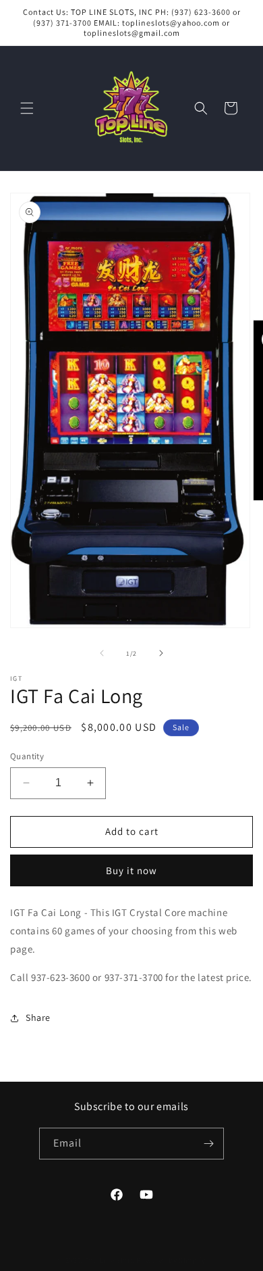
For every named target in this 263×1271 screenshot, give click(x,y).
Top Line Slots (110, 1260)
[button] (27, 108)
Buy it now (131, 870)
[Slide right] (161, 653)
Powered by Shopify (171, 1260)
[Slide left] (102, 653)
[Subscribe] (208, 1143)
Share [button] (38, 1017)
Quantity (27, 756)
